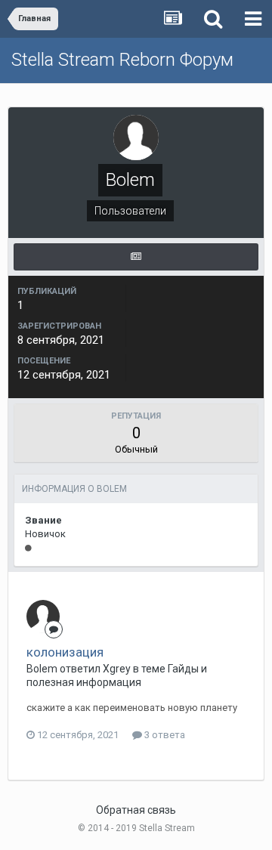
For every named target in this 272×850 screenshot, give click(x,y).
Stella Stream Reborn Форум (122, 59)
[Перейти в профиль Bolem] (43, 616)
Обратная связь (136, 810)
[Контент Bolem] (136, 256)
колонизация (65, 652)
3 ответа (163, 734)
